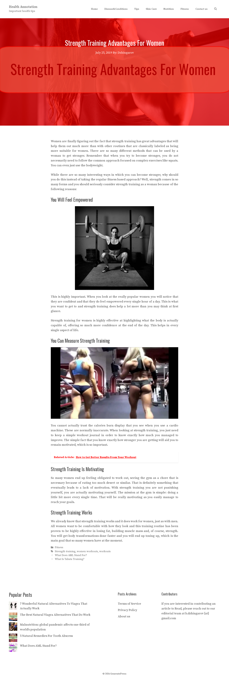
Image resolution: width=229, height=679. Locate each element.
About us (124, 616)
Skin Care (151, 9)
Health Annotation (23, 7)
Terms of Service (129, 604)
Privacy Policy (127, 610)
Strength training (65, 551)
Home (94, 9)
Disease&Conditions (116, 9)
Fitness (185, 9)
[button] (215, 9)
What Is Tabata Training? (69, 559)
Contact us (201, 9)
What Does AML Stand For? (71, 555)
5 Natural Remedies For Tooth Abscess (46, 636)
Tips (136, 9)
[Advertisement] (114, 80)
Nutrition (168, 9)
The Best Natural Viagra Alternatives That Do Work (55, 615)
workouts (105, 551)
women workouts (87, 551)
